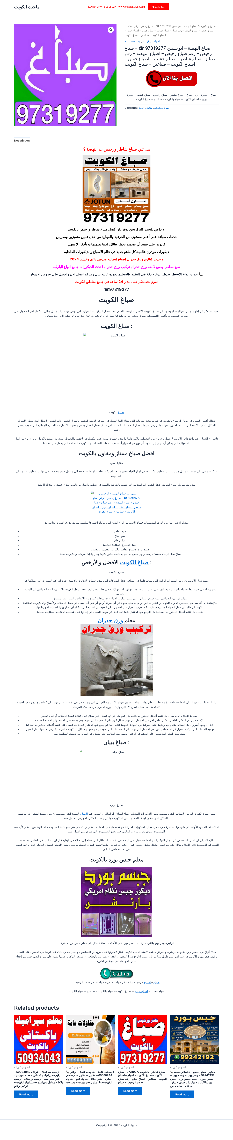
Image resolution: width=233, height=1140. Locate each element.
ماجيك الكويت (27, 6)
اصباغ (147, 982)
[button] (158, 6)
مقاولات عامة (132, 41)
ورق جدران (110, 620)
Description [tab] (22, 140)
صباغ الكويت (134, 562)
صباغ (121, 412)
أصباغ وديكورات (207, 26)
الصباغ (84, 813)
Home (128, 26)
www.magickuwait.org (131, 6)
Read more (26, 1094)
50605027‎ (110, 6)
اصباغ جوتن (141, 991)
